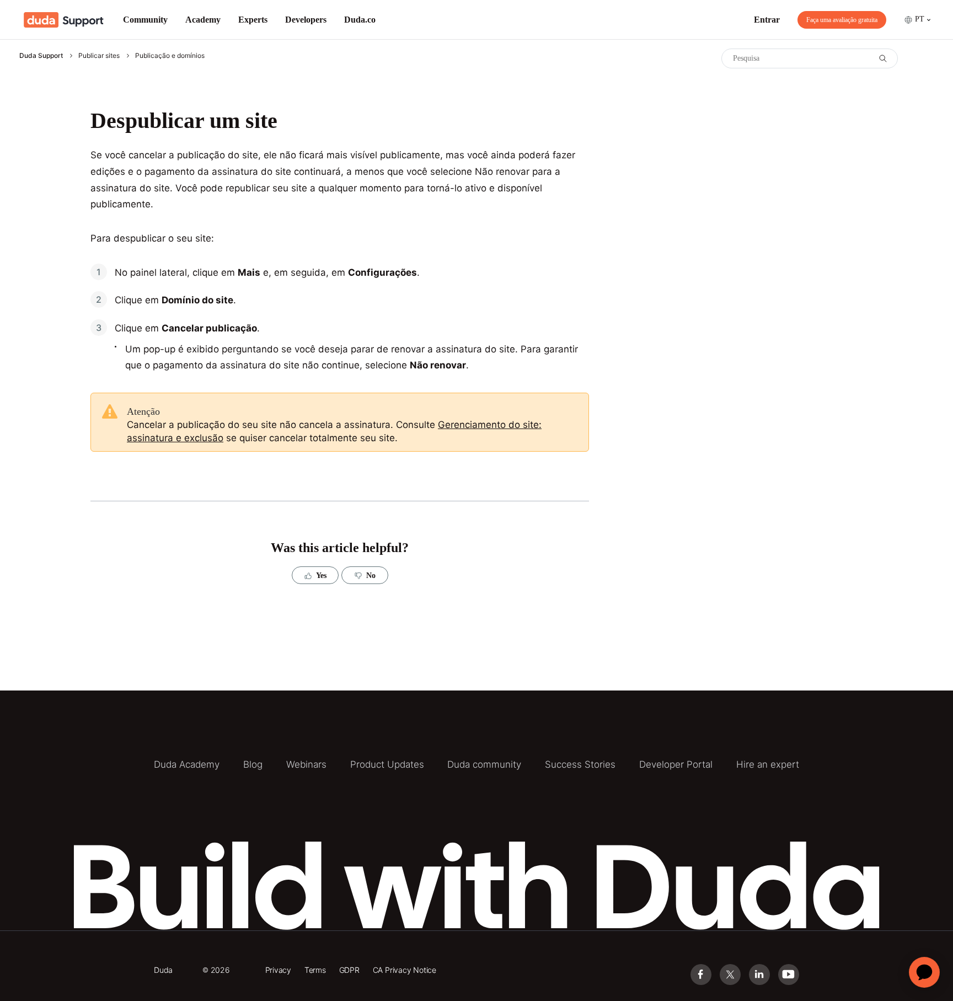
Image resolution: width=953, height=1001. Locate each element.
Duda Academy (186, 764)
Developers (305, 19)
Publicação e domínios (170, 55)
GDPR (349, 970)
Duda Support (41, 55)
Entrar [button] (767, 19)
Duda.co (360, 19)
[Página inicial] (63, 20)
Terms (315, 970)
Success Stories (580, 764)
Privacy (278, 970)
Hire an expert (767, 764)
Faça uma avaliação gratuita (841, 20)
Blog (253, 764)
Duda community (484, 764)
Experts (252, 19)
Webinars (306, 764)
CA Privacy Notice (404, 970)
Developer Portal (676, 764)
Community (145, 19)
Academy (203, 19)
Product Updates (387, 764)
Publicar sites (99, 55)
